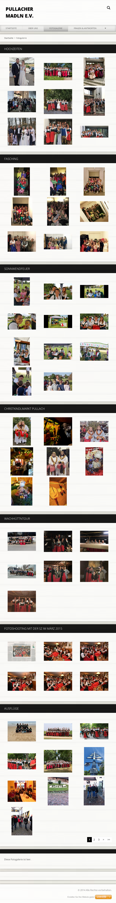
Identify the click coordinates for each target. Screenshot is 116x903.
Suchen (108, 8)
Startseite (11, 28)
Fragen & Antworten (85, 28)
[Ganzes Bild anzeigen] (22, 71)
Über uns (33, 28)
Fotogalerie (55, 28)
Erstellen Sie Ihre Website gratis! (80, 897)
